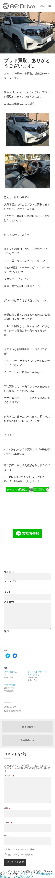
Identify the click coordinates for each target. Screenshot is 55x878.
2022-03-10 (10, 706)
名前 (9, 571)
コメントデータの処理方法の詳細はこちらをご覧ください (26, 875)
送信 (6, 631)
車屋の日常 (16, 711)
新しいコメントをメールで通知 (21, 849)
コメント (9, 776)
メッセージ (9, 601)
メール (10, 581)
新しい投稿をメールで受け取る (21, 854)
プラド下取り (10, 685)
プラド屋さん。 (11, 671)
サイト (7, 592)
